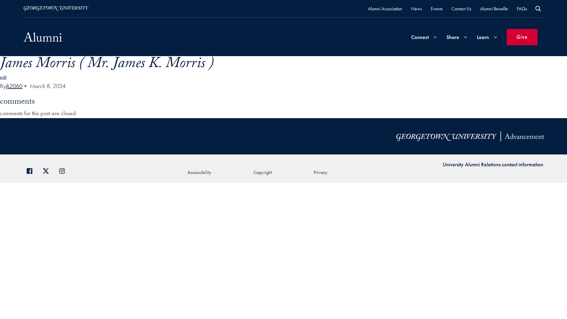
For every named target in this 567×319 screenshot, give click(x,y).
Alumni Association (385, 9)
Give (522, 36)
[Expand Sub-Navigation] (435, 37)
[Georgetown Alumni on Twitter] (48, 170)
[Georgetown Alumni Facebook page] (31, 170)
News (416, 9)
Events (437, 9)
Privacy (321, 172)
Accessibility (199, 172)
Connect (420, 37)
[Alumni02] (43, 37)
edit (3, 77)
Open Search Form (538, 9)
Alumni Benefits (494, 9)
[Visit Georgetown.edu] (56, 8)
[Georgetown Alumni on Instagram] (64, 170)
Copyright (262, 172)
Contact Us (461, 9)
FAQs (522, 9)
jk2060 (14, 86)
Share (453, 37)
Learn (483, 37)
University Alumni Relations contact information (493, 164)
